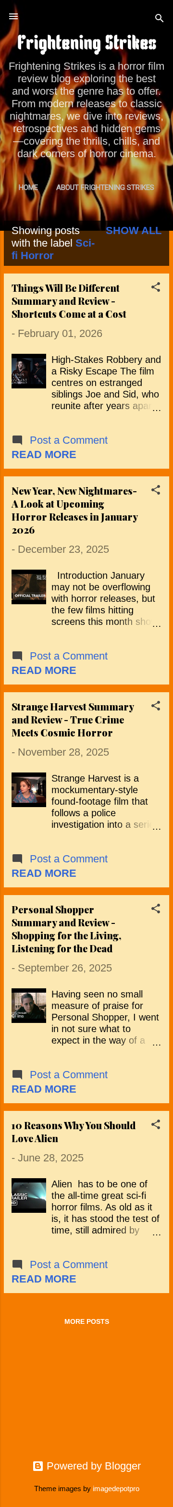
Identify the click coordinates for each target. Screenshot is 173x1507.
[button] (155, 288)
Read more (44, 454)
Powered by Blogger (92, 1466)
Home (28, 187)
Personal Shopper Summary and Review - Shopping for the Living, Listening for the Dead (67, 929)
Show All (133, 230)
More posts (86, 1321)
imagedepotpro (116, 1488)
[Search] (159, 19)
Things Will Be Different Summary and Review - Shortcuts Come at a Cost (69, 300)
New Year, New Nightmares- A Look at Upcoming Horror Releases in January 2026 (74, 510)
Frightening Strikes (86, 44)
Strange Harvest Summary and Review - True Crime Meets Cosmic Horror (73, 719)
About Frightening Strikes (105, 187)
